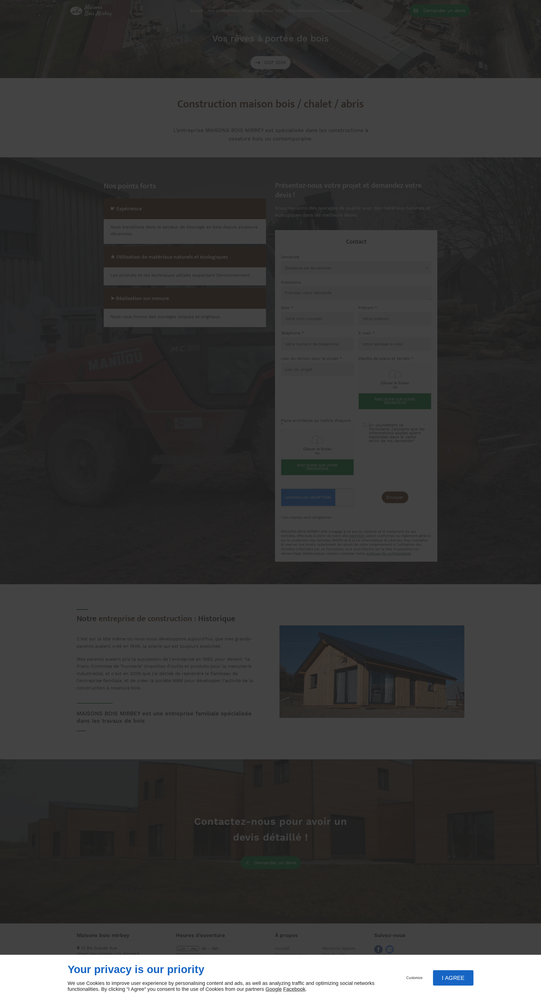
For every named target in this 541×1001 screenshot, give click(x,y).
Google (273, 989)
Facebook (294, 989)
